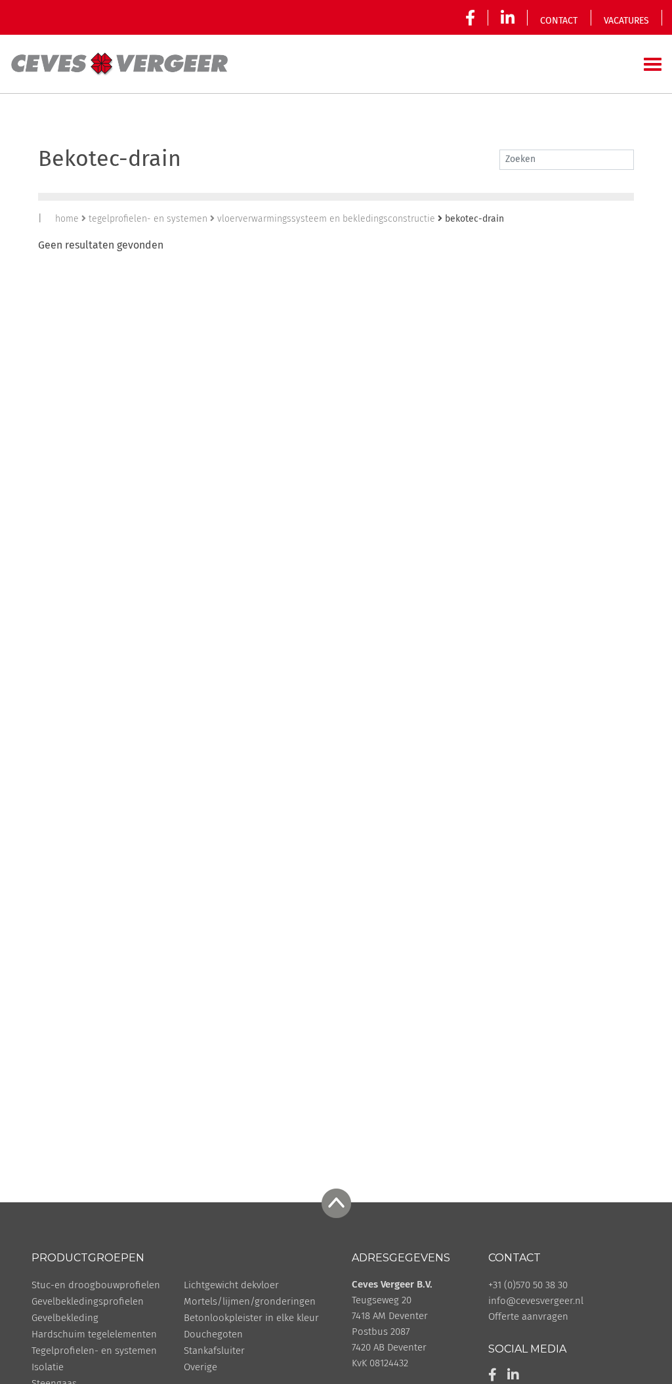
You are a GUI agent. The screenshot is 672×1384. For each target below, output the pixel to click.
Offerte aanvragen (528, 1317)
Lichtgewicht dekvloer (231, 1285)
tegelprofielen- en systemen (148, 219)
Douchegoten (213, 1334)
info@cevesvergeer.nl (535, 1301)
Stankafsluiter (214, 1351)
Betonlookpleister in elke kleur (251, 1318)
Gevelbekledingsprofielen (88, 1302)
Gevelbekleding (65, 1318)
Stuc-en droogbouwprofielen (96, 1285)
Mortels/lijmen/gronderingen (250, 1302)
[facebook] (473, 18)
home (67, 219)
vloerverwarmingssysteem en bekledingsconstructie (326, 219)
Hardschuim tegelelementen (94, 1334)
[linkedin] (508, 18)
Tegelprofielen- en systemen (94, 1351)
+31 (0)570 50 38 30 (528, 1285)
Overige (200, 1367)
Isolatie (48, 1367)
